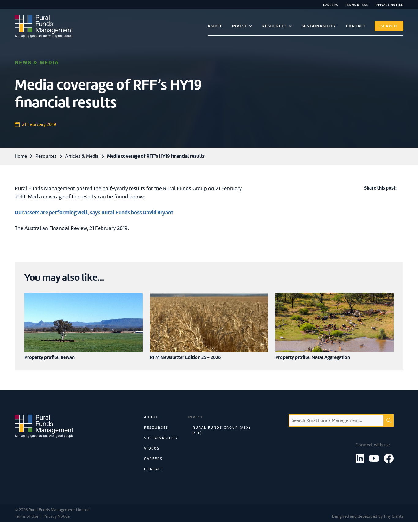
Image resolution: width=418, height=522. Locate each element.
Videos (151, 448)
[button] (242, 26)
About (215, 26)
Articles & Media (82, 156)
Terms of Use (356, 5)
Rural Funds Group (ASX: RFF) (222, 430)
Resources (46, 156)
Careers (330, 5)
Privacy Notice (56, 516)
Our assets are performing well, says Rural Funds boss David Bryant (94, 212)
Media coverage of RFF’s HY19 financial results (156, 156)
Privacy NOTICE (389, 5)
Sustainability (319, 26)
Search (389, 26)
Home (21, 156)
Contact (153, 469)
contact (356, 26)
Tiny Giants (393, 516)
